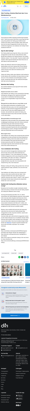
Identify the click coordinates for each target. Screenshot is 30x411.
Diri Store (3, 380)
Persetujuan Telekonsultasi (22, 371)
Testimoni (3, 375)
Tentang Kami (4, 371)
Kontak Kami (4, 373)
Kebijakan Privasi (20, 375)
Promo (2, 382)
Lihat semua (26, 261)
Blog (2, 389)
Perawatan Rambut (6, 395)
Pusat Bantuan (19, 378)
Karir (2, 386)
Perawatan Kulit (5, 400)
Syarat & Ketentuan (20, 373)
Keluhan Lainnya (5, 402)
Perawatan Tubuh (5, 397)
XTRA (2, 384)
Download (27, 2)
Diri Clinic (3, 378)
